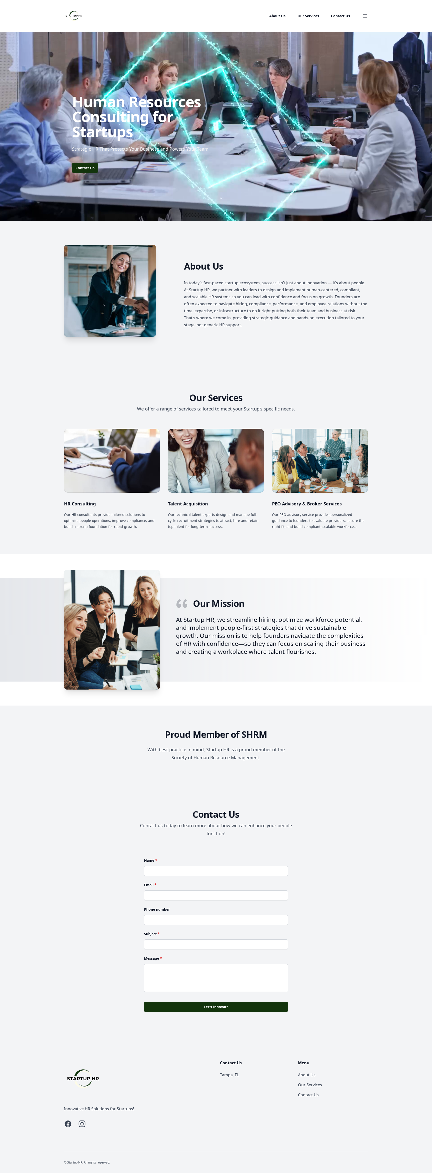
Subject (152, 933)
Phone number (157, 909)
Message (153, 958)
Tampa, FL (229, 1075)
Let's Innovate (216, 1006)
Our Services (308, 15)
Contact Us (340, 15)
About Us (277, 15)
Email (150, 884)
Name (150, 860)
